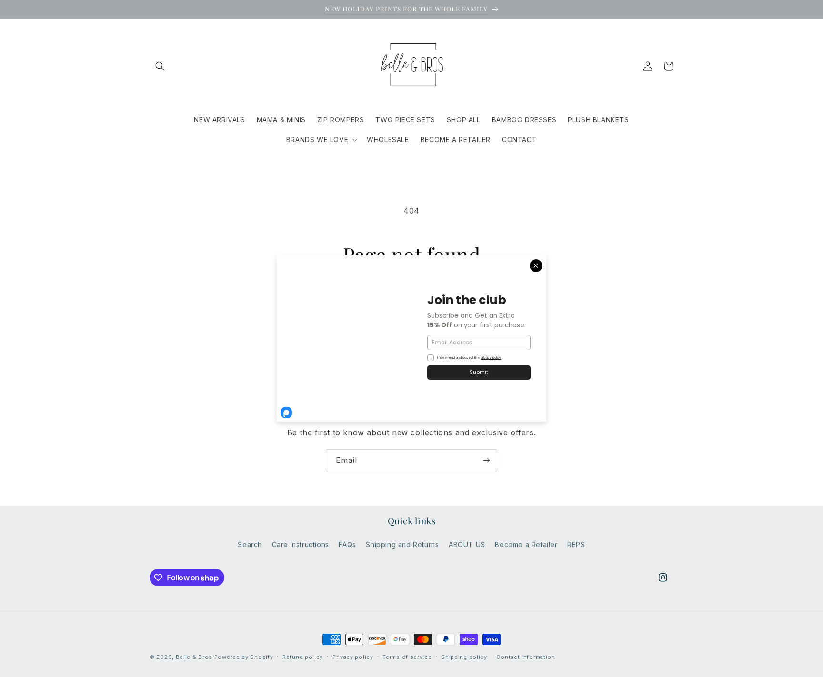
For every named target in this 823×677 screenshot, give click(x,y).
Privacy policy (352, 657)
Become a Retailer (526, 544)
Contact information (525, 657)
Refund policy (302, 657)
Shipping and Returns (402, 544)
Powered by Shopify (243, 657)
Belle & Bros (194, 657)
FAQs (347, 544)
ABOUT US (467, 544)
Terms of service (407, 657)
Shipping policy (464, 657)
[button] (160, 66)
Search (250, 544)
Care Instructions (300, 544)
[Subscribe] (486, 460)
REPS (576, 544)
